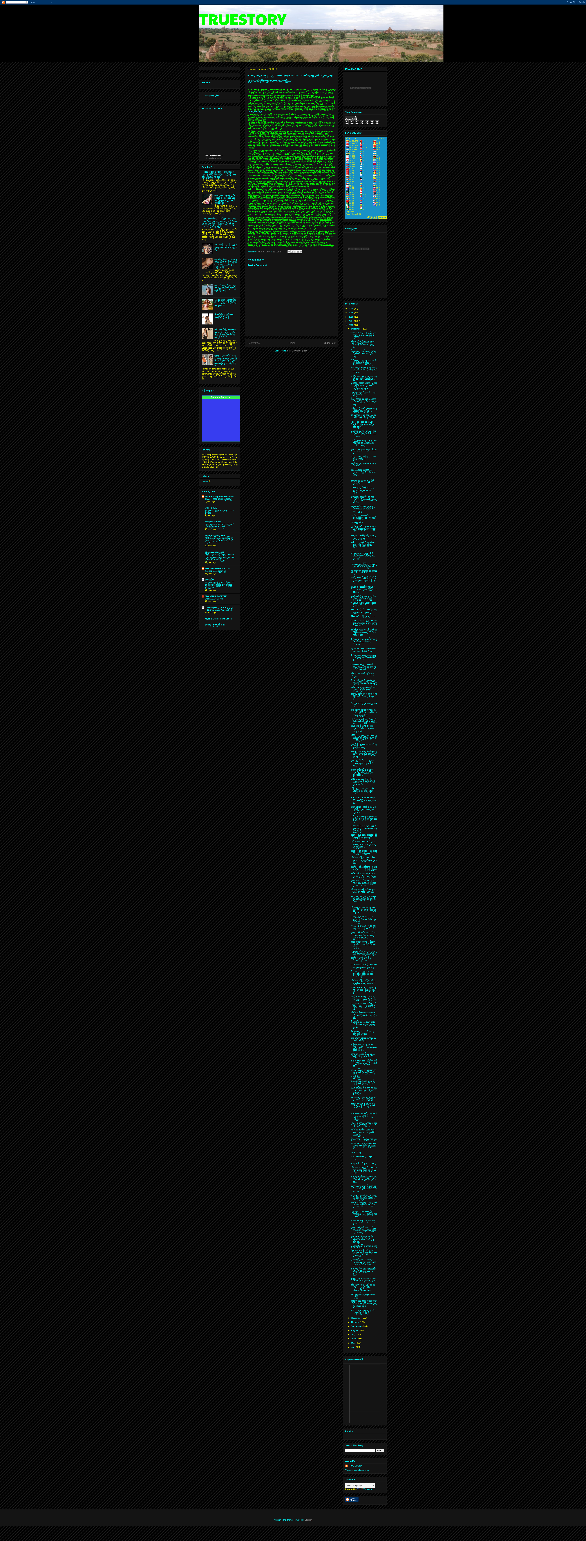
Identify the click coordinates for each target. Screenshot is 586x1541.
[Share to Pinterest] (300, 251)
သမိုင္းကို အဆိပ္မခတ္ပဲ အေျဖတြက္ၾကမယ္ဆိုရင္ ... (364, 409)
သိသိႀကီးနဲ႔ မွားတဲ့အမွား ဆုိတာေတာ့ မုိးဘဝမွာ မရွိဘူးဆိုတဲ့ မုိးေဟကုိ (225, 333)
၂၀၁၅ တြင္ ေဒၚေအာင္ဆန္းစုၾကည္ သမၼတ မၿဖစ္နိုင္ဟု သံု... (364, 828)
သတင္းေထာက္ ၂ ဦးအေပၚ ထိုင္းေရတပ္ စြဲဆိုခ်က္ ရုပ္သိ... (363, 944)
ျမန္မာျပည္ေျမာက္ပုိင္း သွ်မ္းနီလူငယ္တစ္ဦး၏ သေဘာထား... (363, 433)
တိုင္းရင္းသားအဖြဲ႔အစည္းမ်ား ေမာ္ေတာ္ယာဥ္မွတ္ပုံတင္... (363, 910)
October (355, 1322)
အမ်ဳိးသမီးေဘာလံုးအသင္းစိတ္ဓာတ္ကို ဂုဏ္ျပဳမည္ (363, 874)
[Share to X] (294, 251)
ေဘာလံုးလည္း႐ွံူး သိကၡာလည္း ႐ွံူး (362, 1311)
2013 (351, 325)
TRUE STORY (355, 1466)
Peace (205, 481)
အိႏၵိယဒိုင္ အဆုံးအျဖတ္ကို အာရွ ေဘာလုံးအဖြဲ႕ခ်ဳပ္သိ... (364, 1098)
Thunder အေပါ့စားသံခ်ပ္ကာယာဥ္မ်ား (219, 499)
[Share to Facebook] (297, 251)
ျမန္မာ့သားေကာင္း (214, 552)
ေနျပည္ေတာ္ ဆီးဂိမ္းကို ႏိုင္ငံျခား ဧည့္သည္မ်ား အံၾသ (364, 1063)
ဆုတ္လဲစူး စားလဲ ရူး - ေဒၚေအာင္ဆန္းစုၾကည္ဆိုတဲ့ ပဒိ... (364, 997)
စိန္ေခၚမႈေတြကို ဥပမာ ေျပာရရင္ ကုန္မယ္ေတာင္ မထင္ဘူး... (364, 1253)
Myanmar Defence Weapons (219, 496)
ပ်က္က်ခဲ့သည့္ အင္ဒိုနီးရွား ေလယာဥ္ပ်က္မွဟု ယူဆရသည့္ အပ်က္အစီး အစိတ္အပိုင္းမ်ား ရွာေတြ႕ (220, 557)
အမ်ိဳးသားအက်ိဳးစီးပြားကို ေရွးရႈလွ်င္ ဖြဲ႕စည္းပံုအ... (363, 545)
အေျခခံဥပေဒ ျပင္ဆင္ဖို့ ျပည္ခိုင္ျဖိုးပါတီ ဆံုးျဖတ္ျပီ (363, 335)
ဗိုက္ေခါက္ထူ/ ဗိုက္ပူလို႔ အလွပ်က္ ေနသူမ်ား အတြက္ (364, 681)
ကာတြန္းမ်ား (357, 522)
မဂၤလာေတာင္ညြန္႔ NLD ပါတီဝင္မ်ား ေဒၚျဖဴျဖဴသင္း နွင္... (363, 556)
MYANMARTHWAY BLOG (217, 568)
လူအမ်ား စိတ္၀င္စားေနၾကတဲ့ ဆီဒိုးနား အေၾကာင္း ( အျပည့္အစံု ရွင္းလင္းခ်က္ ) (225, 263)
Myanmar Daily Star (215, 535)
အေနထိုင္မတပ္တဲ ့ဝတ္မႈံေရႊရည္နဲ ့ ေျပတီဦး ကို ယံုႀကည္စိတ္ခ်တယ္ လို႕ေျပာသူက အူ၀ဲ (219, 174)
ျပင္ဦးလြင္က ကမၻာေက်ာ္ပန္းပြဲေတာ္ (364, 745)
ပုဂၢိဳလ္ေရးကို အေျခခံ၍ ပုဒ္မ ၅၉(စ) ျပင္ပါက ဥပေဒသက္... (364, 819)
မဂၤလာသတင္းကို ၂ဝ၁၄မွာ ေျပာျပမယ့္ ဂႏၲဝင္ (364, 965)
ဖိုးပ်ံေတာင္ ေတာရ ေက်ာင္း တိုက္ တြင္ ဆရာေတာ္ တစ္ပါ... (363, 974)
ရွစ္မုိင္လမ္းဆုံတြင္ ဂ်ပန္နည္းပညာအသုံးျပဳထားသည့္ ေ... (363, 529)
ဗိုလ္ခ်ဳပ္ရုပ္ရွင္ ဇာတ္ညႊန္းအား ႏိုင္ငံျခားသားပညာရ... (363, 361)
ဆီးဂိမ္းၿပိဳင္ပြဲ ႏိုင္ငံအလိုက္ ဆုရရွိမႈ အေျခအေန (363, 981)
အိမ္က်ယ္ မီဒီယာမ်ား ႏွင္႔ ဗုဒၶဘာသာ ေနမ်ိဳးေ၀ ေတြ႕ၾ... (363, 508)
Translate (367, 1489)
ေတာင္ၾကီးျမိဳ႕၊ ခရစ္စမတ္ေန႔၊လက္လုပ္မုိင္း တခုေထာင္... (363, 772)
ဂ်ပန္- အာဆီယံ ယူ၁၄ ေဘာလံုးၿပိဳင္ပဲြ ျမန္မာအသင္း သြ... (364, 401)
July (353, 1334)
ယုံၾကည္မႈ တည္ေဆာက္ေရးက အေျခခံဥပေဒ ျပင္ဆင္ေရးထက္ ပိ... (364, 1303)
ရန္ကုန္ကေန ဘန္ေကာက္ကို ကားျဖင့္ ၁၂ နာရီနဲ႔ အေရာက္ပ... (364, 1214)
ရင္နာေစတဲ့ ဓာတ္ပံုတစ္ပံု (215, 571)
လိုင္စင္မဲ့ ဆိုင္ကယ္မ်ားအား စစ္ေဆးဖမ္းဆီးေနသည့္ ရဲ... (363, 344)
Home (292, 343)
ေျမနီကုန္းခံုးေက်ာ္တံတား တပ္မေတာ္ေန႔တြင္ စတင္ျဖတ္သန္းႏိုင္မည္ (219, 585)
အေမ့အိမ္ (209, 579)
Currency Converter (221, 397)
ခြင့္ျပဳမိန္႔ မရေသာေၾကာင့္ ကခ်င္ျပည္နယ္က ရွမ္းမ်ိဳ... (363, 1024)
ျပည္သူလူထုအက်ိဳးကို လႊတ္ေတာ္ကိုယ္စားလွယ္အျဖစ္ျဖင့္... (364, 499)
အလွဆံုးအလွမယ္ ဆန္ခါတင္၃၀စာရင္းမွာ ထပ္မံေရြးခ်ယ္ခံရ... (363, 899)
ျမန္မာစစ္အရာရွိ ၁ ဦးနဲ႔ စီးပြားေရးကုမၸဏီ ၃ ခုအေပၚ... (362, 1239)
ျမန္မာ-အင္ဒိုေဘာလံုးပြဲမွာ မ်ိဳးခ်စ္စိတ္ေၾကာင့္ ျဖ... (364, 1279)
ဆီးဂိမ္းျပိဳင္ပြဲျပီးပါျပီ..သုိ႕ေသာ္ (361, 959)
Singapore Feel (213, 521)
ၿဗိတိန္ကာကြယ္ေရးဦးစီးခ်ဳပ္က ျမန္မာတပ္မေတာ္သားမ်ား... (363, 1082)
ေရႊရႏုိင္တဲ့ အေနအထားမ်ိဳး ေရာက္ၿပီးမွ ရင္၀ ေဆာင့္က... (363, 1271)
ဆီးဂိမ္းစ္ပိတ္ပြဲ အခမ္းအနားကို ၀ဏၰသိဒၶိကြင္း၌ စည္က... (364, 1015)
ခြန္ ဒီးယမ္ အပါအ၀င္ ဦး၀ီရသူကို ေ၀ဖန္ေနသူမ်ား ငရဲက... (363, 353)
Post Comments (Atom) (297, 351)
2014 (351, 321)
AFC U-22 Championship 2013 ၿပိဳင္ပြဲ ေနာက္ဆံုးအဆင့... (364, 800)
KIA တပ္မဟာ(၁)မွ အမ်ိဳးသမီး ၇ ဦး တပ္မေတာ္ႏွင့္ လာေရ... (364, 641)
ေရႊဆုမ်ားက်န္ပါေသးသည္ (363, 1163)
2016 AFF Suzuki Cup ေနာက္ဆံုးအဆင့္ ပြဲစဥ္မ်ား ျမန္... (364, 990)
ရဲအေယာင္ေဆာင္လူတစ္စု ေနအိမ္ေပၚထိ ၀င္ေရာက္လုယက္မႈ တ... (364, 623)
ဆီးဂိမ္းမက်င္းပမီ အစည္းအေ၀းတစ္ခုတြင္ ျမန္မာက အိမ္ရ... (364, 1170)
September (356, 1326)
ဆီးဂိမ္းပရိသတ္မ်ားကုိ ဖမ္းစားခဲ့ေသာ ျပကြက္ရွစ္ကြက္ (364, 868)
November (356, 1318)
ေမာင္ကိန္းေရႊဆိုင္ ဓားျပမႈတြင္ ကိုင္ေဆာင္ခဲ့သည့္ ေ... (363, 809)
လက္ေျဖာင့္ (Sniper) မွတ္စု (219, 607)
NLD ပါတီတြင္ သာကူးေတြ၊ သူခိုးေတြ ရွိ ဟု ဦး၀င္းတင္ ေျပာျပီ (219, 541)
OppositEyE (211, 508)
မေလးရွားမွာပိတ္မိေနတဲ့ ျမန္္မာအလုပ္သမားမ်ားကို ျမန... (363, 490)
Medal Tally (356, 1152)
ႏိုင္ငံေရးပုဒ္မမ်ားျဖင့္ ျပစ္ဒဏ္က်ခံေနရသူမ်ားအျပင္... (364, 377)
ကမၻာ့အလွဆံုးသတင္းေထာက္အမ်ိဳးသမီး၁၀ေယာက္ (363, 472)
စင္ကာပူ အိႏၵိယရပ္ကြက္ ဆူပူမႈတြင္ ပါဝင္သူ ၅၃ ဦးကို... (363, 1055)
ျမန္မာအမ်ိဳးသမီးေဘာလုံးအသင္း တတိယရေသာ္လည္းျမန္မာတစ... (363, 935)
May (353, 1343)
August (354, 1330)
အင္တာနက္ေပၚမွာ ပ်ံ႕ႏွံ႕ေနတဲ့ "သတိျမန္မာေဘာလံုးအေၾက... (364, 1188)
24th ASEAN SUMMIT (215, 599)
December (356, 329)
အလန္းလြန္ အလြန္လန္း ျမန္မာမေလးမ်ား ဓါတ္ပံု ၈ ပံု (225, 247)
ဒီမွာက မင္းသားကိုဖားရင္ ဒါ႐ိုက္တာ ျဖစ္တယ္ (362, 1032)
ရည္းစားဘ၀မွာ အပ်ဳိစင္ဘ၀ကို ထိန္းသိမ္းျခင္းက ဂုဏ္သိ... (363, 1006)
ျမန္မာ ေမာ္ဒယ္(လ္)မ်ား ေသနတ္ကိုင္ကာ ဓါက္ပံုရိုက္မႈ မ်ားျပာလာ (225, 302)
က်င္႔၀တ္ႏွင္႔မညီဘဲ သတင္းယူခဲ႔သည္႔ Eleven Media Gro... (363, 1287)
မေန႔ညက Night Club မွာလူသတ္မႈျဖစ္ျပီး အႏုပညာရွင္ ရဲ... (364, 754)
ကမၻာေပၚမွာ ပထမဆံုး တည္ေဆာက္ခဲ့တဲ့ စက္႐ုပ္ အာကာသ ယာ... (363, 667)
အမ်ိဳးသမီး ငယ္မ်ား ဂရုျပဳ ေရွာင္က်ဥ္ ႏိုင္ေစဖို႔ (363, 688)
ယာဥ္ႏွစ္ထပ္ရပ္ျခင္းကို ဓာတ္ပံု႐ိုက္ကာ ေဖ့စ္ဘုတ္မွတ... (364, 852)
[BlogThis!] (291, 251)
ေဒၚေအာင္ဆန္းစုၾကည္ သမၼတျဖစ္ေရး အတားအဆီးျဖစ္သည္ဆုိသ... (364, 712)
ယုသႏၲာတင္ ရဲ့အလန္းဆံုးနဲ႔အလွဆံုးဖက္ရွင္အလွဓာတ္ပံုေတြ (225, 288)
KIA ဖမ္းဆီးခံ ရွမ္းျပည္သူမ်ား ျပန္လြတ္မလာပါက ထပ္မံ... (363, 657)
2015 (351, 317)
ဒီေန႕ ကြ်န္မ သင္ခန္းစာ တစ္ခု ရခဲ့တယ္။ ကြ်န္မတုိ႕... (364, 1071)
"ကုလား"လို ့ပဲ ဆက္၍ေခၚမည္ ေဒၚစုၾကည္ (364, 610)
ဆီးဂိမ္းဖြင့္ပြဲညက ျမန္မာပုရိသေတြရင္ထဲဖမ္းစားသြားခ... (364, 1204)
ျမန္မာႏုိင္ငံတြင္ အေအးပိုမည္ (364, 1246)
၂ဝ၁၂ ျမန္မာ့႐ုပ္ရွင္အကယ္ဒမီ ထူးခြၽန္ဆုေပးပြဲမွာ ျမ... (364, 1124)
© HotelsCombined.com (214, 158)
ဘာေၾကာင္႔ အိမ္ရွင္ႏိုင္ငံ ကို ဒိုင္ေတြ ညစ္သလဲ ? (363, 1105)
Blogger (308, 1520)
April (353, 1347)
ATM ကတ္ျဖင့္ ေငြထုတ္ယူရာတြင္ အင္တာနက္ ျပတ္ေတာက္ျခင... (364, 738)
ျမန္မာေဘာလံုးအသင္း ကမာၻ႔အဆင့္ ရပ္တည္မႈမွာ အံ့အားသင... (363, 883)
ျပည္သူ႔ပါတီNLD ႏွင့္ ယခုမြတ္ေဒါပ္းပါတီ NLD (362, 763)
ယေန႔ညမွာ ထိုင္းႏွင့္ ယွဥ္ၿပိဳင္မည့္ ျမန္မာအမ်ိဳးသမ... (364, 1196)
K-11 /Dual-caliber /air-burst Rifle (219, 610)
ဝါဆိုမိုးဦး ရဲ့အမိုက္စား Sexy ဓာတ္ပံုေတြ (223, 316)
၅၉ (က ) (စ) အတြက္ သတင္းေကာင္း (363, 457)
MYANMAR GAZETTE (216, 596)
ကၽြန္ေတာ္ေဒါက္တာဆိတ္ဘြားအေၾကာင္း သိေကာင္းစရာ (364, 632)
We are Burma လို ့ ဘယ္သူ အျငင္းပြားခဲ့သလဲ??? (363, 927)
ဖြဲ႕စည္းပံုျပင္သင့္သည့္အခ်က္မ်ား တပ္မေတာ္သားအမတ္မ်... (364, 952)
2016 (351, 312)
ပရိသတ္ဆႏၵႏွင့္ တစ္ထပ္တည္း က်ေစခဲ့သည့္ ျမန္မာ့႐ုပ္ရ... (363, 416)
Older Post (329, 343)
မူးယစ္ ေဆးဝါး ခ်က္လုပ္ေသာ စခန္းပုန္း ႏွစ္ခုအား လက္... (364, 589)
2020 (351, 308)
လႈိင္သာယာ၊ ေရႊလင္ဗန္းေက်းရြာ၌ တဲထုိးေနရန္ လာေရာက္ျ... (363, 443)
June (353, 1338)
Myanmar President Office (218, 618)
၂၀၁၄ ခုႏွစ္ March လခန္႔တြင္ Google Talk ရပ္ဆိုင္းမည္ (363, 919)
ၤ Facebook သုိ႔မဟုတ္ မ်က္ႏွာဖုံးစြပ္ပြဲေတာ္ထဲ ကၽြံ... (364, 1116)
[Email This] (289, 251)
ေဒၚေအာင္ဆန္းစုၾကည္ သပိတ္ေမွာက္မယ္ (364, 1039)
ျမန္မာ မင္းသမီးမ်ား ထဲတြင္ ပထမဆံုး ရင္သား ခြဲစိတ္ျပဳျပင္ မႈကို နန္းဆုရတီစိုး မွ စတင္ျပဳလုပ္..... (225, 360)
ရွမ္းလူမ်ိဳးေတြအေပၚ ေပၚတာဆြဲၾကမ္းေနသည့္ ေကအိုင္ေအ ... (363, 1262)
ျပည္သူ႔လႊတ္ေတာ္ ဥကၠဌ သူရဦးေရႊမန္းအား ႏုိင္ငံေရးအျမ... (364, 385)
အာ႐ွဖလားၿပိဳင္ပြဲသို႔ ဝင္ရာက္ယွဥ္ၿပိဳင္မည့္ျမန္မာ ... (363, 536)
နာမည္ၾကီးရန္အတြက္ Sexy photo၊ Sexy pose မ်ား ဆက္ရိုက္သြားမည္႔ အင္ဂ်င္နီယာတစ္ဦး (226, 199)
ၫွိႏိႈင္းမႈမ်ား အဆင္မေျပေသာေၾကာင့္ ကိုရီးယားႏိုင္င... (363, 1132)
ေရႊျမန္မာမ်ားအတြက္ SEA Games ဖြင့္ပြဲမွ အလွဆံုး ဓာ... (363, 1179)
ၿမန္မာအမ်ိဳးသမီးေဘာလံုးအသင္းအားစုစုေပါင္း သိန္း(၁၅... (364, 1090)
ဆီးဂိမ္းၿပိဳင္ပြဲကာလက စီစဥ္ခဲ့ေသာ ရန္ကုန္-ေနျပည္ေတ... (364, 860)
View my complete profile (357, 1470)
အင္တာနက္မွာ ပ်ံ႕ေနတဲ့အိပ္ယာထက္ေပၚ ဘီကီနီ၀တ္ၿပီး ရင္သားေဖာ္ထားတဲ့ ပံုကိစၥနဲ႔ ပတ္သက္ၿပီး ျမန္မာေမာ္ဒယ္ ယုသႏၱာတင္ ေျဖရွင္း (219, 222)
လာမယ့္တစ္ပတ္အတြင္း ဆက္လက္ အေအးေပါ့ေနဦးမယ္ (364, 565)
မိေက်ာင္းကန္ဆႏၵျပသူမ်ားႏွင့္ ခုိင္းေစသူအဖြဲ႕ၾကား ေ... (364, 369)
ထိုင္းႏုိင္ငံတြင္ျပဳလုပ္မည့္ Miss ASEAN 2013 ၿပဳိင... (364, 890)
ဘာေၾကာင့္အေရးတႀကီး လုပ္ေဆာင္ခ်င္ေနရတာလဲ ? (363, 1146)
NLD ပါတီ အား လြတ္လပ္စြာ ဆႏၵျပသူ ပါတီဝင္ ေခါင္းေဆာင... (363, 782)
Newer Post (254, 343)
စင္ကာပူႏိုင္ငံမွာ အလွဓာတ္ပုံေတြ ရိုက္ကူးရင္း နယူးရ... (364, 836)
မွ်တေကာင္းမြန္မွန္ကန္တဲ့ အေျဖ (364, 1139)
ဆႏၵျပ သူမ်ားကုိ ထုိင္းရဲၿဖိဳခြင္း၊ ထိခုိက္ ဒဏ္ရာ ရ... (364, 696)
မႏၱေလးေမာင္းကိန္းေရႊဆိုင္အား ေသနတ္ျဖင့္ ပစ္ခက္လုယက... (363, 844)
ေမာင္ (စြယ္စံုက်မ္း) (215, 624)
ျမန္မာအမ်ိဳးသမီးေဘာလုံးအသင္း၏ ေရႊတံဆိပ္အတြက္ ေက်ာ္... (363, 1230)
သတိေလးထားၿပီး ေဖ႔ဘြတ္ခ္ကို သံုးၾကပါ (363, 516)
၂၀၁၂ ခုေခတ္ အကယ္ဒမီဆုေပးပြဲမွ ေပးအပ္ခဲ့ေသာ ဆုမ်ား (363, 424)
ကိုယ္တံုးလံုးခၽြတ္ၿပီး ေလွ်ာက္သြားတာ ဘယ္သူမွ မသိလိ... (364, 720)
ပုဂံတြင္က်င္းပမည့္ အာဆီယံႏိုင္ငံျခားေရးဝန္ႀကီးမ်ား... (362, 791)
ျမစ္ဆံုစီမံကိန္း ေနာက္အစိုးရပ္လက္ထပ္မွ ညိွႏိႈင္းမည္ (363, 597)
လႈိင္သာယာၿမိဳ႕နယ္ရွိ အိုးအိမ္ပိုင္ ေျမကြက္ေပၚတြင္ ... (363, 580)
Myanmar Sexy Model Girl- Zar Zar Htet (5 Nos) (363, 649)
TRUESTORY (242, 18)
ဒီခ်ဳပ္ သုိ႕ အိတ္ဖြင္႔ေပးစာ (363, 616)
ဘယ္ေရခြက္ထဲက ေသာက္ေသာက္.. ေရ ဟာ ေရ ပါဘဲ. (362, 728)
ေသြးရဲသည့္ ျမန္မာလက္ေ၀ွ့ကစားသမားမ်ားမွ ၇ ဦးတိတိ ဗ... (364, 1047)
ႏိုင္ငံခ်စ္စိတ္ (355, 1077)
